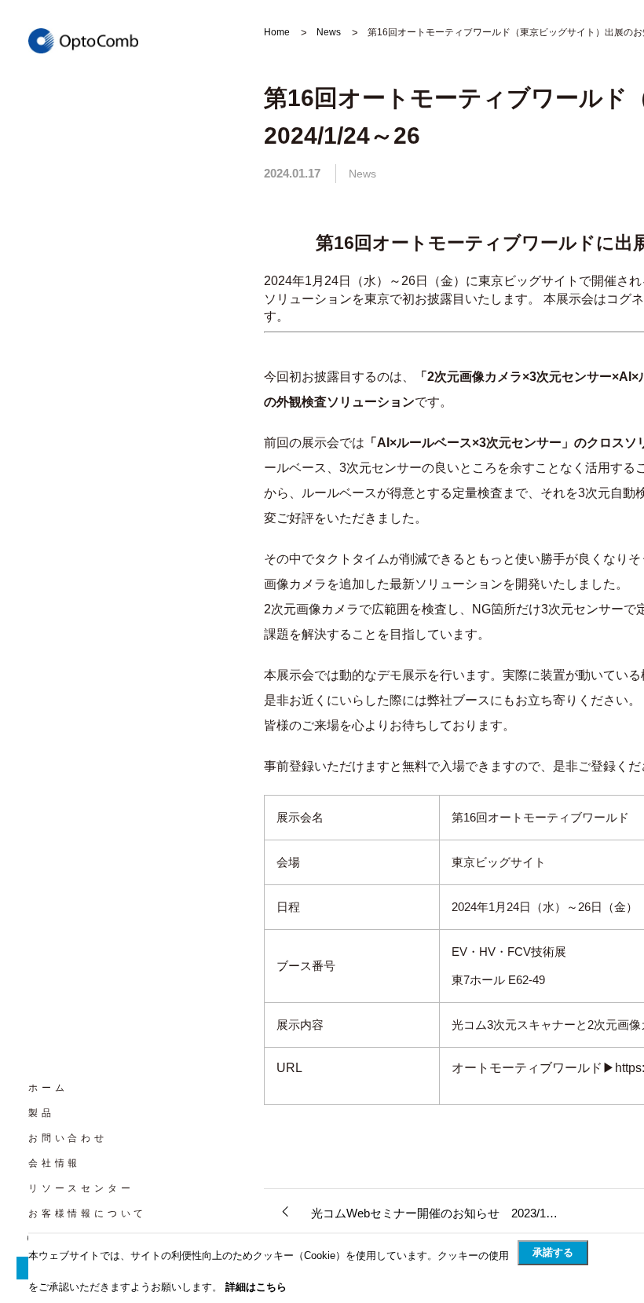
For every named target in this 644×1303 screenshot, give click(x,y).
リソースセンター (81, 1188)
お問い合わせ (68, 1138)
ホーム (48, 1087)
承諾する (552, 1252)
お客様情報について (87, 1213)
